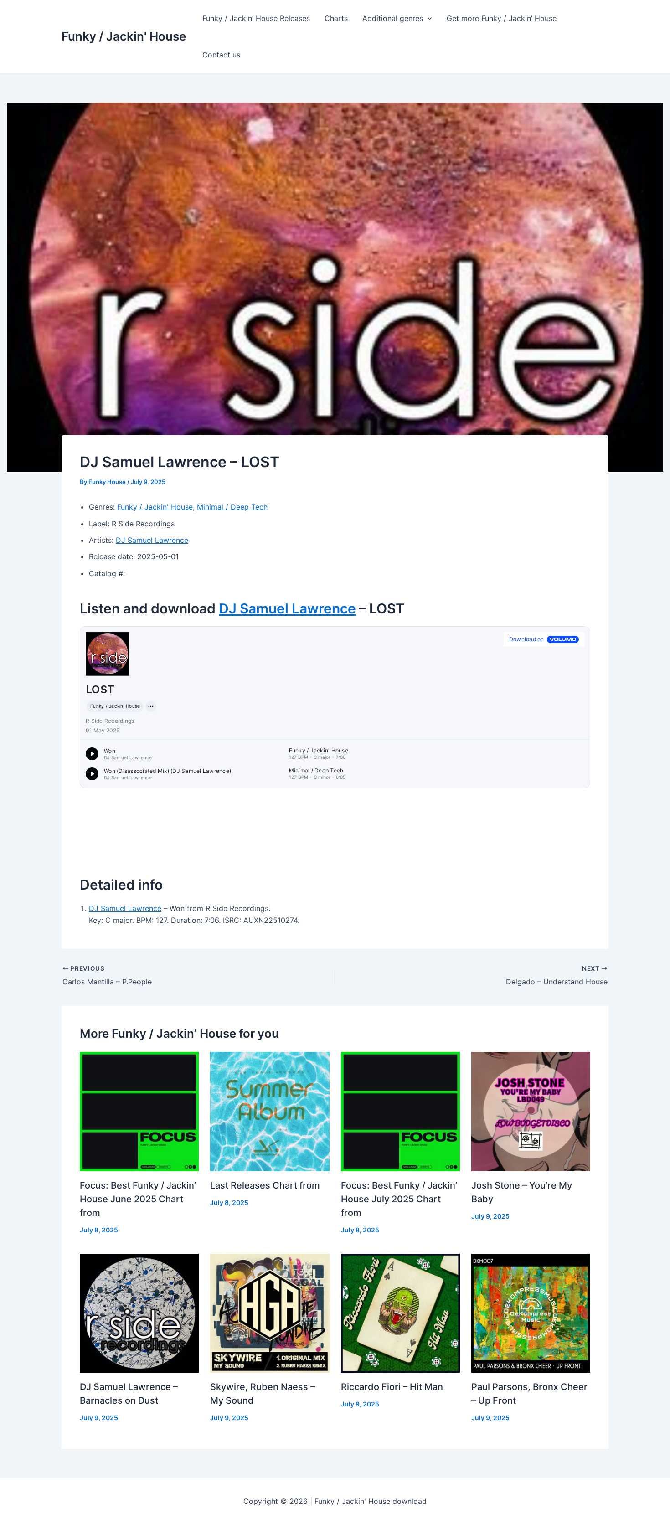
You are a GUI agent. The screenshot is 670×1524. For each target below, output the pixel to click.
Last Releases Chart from (265, 1185)
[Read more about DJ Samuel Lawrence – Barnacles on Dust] (139, 1312)
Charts (336, 18)
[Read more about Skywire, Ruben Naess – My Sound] (269, 1312)
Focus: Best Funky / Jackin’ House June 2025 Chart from (138, 1199)
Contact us (221, 54)
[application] (427, 18)
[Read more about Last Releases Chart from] (269, 1110)
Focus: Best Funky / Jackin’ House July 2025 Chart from (399, 1199)
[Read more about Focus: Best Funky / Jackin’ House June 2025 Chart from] (139, 1110)
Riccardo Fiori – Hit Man (392, 1386)
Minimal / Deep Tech (232, 506)
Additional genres (392, 18)
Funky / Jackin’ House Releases (256, 18)
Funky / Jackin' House (124, 36)
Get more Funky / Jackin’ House (502, 18)
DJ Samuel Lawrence (152, 540)
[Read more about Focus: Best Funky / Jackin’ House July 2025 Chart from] (400, 1110)
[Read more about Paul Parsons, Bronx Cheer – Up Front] (530, 1312)
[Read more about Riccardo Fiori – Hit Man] (400, 1312)
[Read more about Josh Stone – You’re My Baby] (530, 1110)
